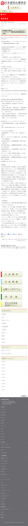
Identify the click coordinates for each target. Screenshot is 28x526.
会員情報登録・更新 (5, 495)
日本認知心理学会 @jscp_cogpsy (8, 245)
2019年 (3, 383)
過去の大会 (3, 487)
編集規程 (3, 471)
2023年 (3, 371)
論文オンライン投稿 (5, 479)
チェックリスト (4, 476)
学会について (3, 409)
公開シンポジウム (6, 350)
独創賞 (2, 439)
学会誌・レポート (6, 320)
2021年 (3, 377)
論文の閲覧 (3, 466)
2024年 (3, 368)
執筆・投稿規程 (4, 460)
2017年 (3, 389)
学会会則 (3, 417)
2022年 (3, 374)
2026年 (3, 361)
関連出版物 (3, 506)
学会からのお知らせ (6, 353)
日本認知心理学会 (12, 522)
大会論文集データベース (6, 490)
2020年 (3, 380)
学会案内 (4, 314)
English (3, 342)
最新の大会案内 (4, 485)
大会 (3, 317)
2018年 (3, 386)
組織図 (2, 423)
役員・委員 (3, 425)
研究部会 (3, 449)
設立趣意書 (3, 414)
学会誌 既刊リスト (5, 463)
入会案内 (4, 329)
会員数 (2, 428)
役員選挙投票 (3, 498)
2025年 (3, 364)
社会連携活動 (5, 326)
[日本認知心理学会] (14, 3)
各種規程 (3, 420)
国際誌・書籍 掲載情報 (5, 447)
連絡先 (3, 335)
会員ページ (4, 332)
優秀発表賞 (3, 433)
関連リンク (4, 339)
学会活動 (4, 323)
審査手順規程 (3, 474)
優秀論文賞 (3, 436)
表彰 (2, 431)
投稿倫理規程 (3, 468)
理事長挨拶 (3, 412)
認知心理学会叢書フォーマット (7, 509)
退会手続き (3, 501)
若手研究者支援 (4, 452)
